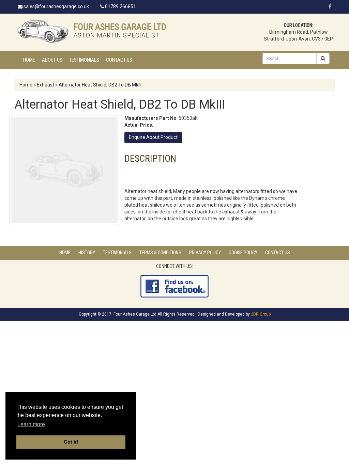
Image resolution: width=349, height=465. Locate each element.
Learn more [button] (31, 424)
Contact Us (119, 60)
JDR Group (261, 314)
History (86, 252)
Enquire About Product (153, 137)
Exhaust (45, 84)
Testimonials (84, 60)
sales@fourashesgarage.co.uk (55, 6)
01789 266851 (120, 6)
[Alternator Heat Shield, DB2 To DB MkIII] (64, 170)
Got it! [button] (71, 442)
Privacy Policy (205, 252)
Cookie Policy (243, 252)
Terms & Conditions (160, 252)
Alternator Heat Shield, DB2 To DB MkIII (100, 84)
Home (29, 60)
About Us (52, 60)
